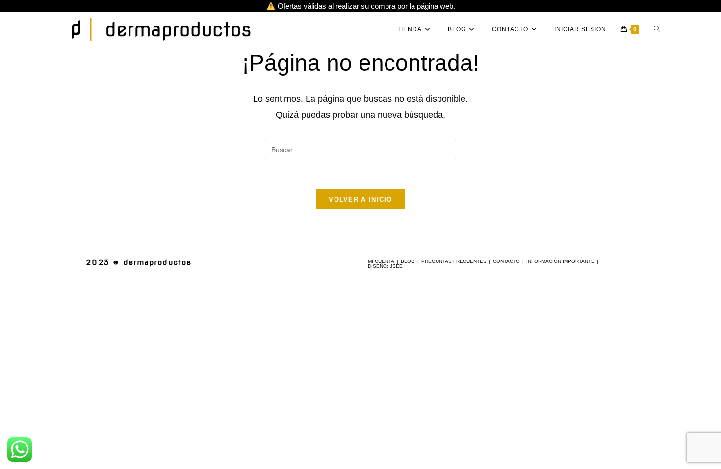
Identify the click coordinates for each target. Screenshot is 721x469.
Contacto (506, 261)
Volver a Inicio (360, 199)
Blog (408, 261)
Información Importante (560, 261)
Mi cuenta (381, 261)
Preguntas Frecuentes (454, 261)
